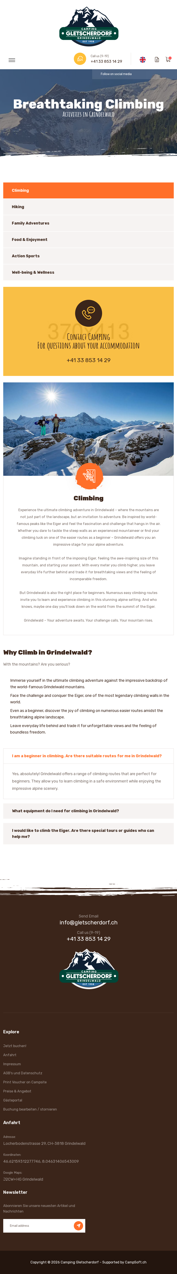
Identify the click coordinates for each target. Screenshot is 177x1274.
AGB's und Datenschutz (22, 1073)
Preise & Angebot (17, 1091)
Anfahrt (9, 1055)
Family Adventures (30, 223)
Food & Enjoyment (29, 239)
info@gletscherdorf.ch (89, 922)
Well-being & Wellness (33, 272)
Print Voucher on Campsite (25, 1082)
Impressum (12, 1064)
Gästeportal (12, 1100)
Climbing (20, 190)
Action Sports (26, 256)
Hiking (18, 206)
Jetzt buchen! (14, 1046)
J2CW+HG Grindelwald (23, 1179)
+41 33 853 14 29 (106, 61)
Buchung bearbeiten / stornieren (30, 1109)
